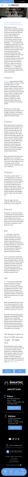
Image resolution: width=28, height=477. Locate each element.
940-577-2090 (13, 361)
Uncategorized (12, 24)
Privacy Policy (14, 458)
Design (7, 465)
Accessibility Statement (14, 461)
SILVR (18, 465)
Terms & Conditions (14, 460)
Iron (5, 234)
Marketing (13, 465)
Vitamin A (7, 81)
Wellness (20, 24)
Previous (8, 371)
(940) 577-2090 (14, 389)
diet (11, 42)
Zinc (5, 281)
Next (20, 371)
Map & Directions (14, 408)
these (13, 67)
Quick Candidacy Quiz (16, 445)
